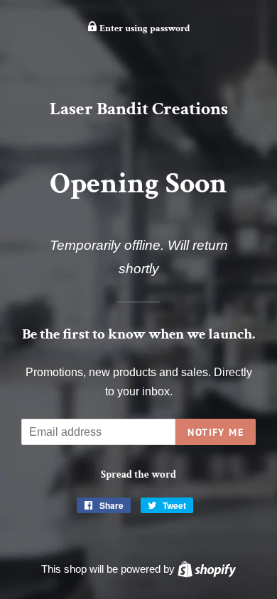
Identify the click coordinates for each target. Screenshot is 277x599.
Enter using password (143, 28)
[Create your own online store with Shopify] (207, 569)
